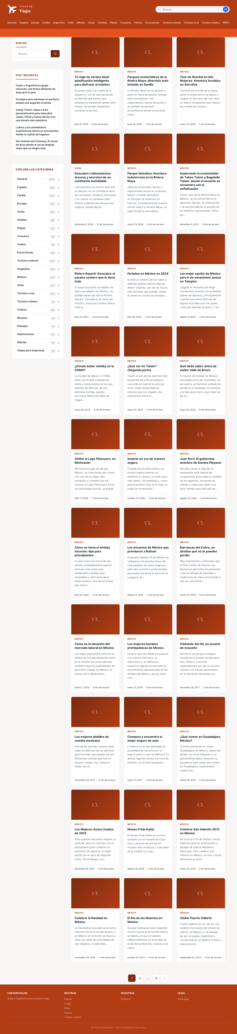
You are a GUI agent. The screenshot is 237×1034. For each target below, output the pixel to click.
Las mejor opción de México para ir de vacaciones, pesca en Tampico (200, 277)
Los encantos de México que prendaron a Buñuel (148, 549)
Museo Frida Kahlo (140, 829)
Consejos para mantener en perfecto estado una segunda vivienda (37, 101)
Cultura (22, 309)
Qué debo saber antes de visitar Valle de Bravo (198, 368)
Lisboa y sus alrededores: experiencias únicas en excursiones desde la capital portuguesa (37, 131)
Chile (71, 22)
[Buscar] (225, 9)
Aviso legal (183, 999)
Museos (22, 317)
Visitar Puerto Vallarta (196, 918)
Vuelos (138, 22)
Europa (35, 22)
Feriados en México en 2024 (147, 273)
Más (226, 22)
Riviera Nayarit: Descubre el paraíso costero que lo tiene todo (95, 277)
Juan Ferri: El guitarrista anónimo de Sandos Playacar (200, 460)
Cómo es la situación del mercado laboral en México (94, 646)
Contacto (126, 999)
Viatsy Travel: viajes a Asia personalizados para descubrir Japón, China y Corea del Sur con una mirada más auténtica (35, 115)
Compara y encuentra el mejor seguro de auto (144, 738)
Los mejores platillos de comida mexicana (92, 738)
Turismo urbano (211, 22)
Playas (113, 22)
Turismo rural (191, 22)
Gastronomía (25, 334)
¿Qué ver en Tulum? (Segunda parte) (142, 368)
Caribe (46, 22)
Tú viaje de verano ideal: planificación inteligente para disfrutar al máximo (92, 80)
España (24, 22)
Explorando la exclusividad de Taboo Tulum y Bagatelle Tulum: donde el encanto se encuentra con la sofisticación (200, 181)
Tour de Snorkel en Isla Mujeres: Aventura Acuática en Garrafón (200, 80)
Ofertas (22, 342)
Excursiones (152, 22)
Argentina (58, 22)
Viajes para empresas (30, 350)
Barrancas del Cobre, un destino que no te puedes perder (198, 551)
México (81, 22)
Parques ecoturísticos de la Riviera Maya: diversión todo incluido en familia (147, 80)
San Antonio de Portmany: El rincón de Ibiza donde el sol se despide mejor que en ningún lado (37, 145)
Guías (91, 22)
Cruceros (125, 22)
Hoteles (102, 22)
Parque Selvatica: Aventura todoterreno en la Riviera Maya (146, 177)
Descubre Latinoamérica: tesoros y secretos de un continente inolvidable (93, 177)
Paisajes (22, 325)
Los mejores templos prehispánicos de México (145, 646)
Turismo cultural (172, 22)
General (11, 22)
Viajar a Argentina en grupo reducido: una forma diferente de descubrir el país (35, 89)
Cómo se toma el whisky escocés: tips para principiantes (92, 551)
